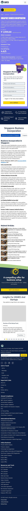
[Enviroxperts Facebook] (2, 363)
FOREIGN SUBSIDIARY (6, 425)
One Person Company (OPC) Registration (10, 453)
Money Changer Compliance (7, 404)
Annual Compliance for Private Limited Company (12, 413)
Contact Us (3, 385)
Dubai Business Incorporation (7, 437)
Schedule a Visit (5, 375)
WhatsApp (4, 370)
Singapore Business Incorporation (8, 422)
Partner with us (4, 390)
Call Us (3, 368)
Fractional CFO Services (6, 398)
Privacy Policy (4, 499)
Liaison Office (4, 461)
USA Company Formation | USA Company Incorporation (13, 435)
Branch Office (4, 459)
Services (7, 14)
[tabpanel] (14, 322)
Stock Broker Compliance (6, 415)
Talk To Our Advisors (9, 9)
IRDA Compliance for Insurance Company (10, 406)
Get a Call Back (14, 102)
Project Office (4, 457)
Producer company (5, 447)
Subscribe (23, 355)
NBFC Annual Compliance (6, 400)
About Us (3, 382)
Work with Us (5, 377)
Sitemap (3, 392)
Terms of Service (4, 501)
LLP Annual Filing (5, 411)
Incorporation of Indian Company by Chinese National (13, 433)
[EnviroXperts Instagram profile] (5, 363)
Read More (20, 335)
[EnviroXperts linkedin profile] (9, 363)
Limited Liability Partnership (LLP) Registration (11, 451)
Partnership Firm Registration (7, 449)
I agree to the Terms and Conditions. (14, 98)
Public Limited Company (6, 455)
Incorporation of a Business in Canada (9, 430)
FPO (2, 408)
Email (3, 373)
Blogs (2, 387)
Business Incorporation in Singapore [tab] (10, 135)
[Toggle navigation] (25, 2)
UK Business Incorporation (7, 420)
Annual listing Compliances (7, 402)
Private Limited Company (6, 444)
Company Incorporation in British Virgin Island (11, 439)
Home (2, 14)
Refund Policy (4, 504)
